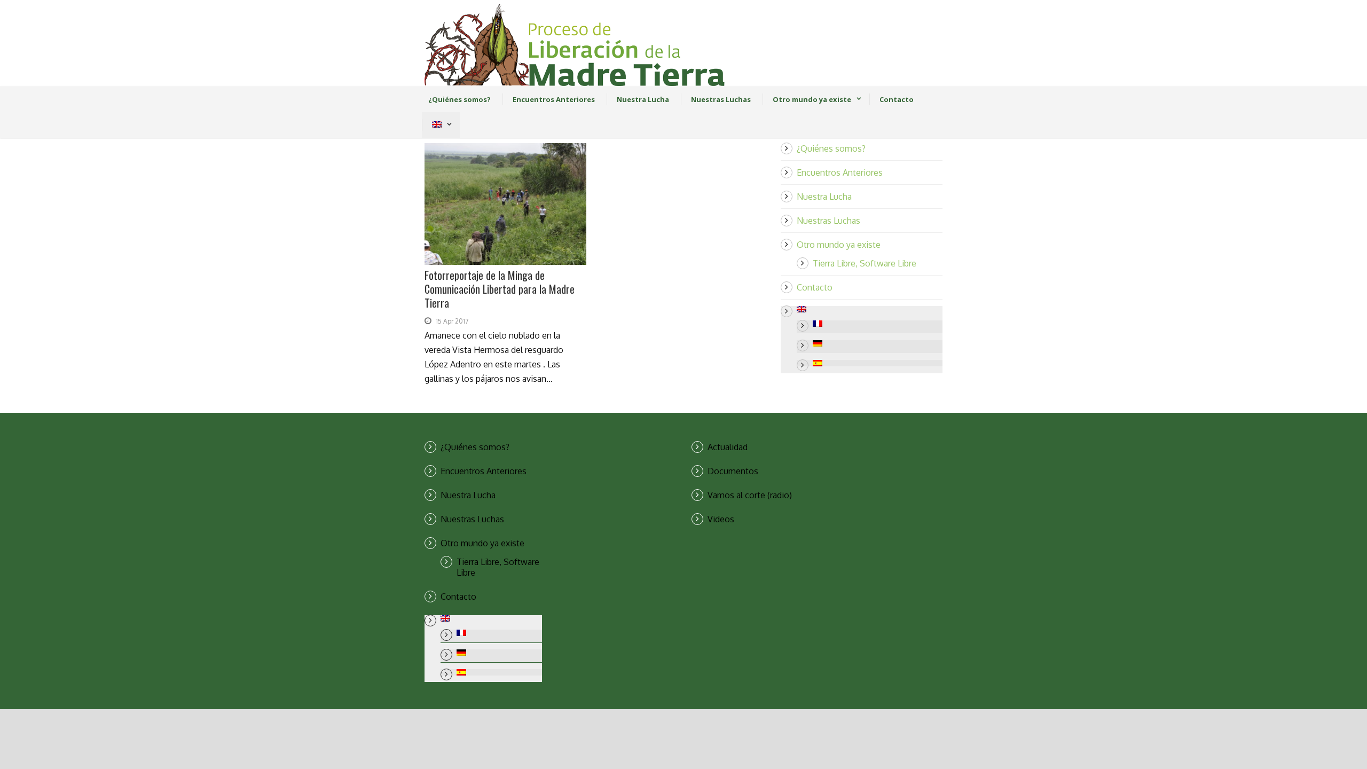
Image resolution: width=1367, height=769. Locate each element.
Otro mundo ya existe (812, 99)
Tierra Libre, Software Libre (864, 263)
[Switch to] (436, 125)
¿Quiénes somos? (459, 99)
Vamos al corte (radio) (750, 495)
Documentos (733, 471)
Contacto (896, 99)
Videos (721, 519)
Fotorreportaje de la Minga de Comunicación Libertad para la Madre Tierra (500, 289)
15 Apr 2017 (452, 321)
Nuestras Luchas (721, 99)
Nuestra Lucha (643, 99)
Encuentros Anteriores (554, 99)
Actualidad (728, 447)
